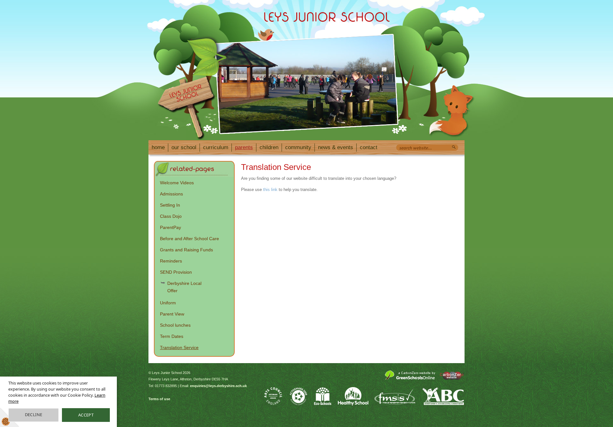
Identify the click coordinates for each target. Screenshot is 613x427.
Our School (183, 147)
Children (269, 147)
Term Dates (171, 336)
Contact (368, 147)
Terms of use (159, 399)
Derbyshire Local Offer (184, 287)
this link (270, 189)
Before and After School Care (189, 238)
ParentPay (170, 227)
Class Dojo (171, 216)
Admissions (171, 193)
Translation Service (179, 347)
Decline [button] (33, 414)
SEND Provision (176, 272)
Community (298, 147)
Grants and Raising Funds (186, 249)
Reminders (171, 260)
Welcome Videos (177, 182)
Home (158, 147)
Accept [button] (86, 415)
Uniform (168, 302)
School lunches (175, 325)
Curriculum (215, 147)
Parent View (172, 313)
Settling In (170, 205)
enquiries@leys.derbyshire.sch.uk (218, 386)
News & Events (335, 147)
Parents (244, 147)
